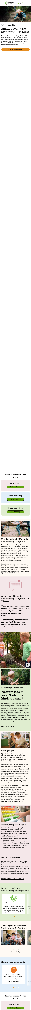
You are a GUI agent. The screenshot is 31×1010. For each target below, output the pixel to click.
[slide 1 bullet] (14, 916)
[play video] (28, 665)
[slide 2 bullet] (16, 916)
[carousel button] (13, 951)
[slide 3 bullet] (18, 916)
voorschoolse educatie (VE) (9, 787)
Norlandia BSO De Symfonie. (11, 573)
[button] (13, 937)
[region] (16, 905)
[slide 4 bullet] (19, 987)
